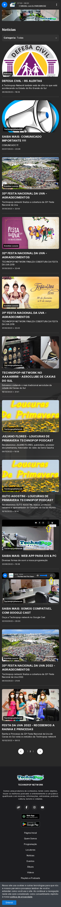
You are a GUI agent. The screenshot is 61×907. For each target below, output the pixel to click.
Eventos (30, 861)
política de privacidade (21, 897)
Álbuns (30, 867)
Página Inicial (30, 833)
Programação (30, 844)
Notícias (30, 855)
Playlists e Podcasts (30, 878)
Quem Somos (30, 838)
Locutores (30, 850)
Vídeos (30, 872)
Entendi (9, 902)
